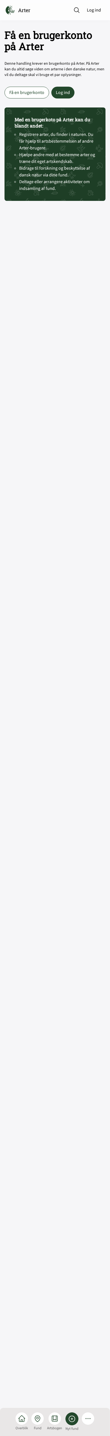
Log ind (94, 10)
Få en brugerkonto (26, 92)
